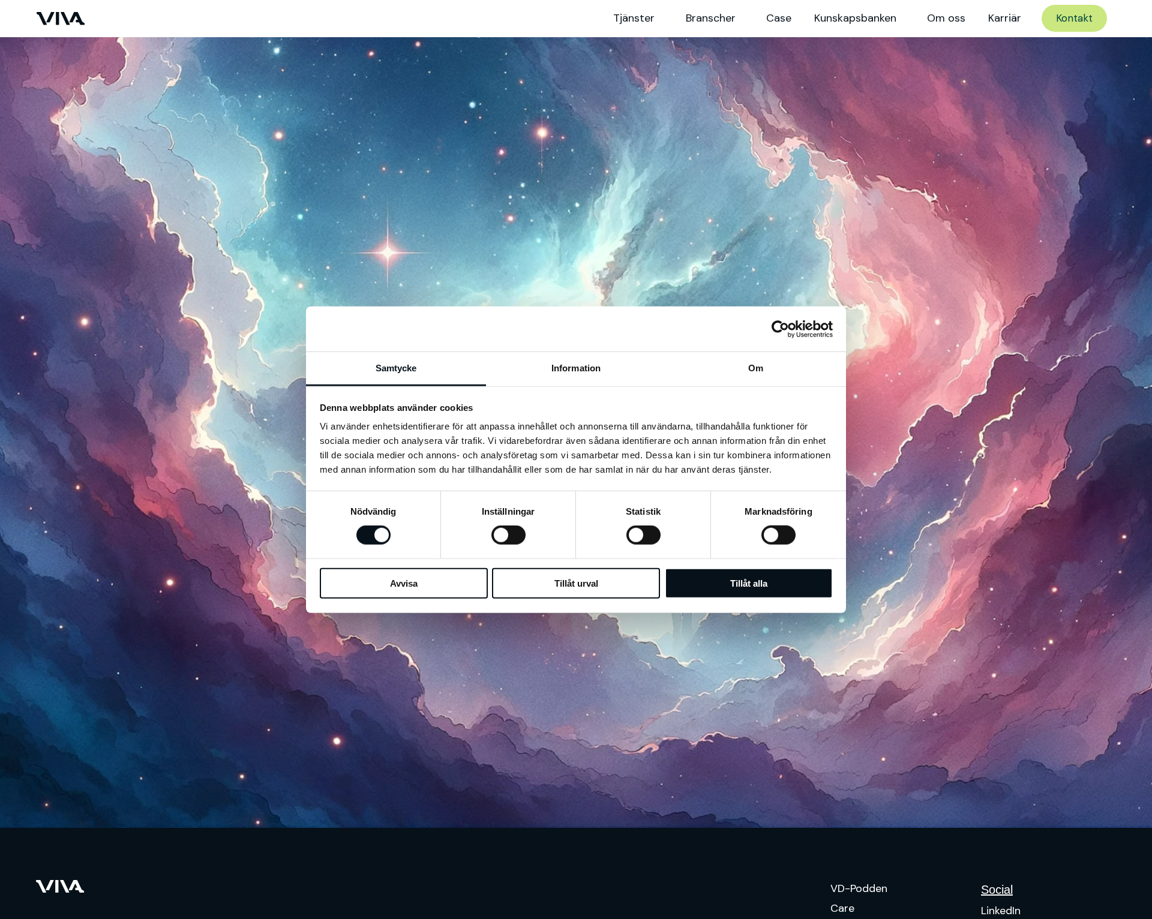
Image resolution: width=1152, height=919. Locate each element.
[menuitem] (1130, 18)
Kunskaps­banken (855, 18)
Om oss (946, 18)
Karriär (1004, 18)
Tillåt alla (748, 583)
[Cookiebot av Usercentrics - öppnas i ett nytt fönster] (780, 329)
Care (842, 908)
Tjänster (634, 18)
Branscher (711, 18)
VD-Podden (858, 888)
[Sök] (1130, 18)
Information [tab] (576, 368)
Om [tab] (755, 368)
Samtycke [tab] (396, 368)
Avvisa (404, 583)
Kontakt (1074, 18)
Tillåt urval (576, 583)
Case (778, 18)
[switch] (508, 535)
